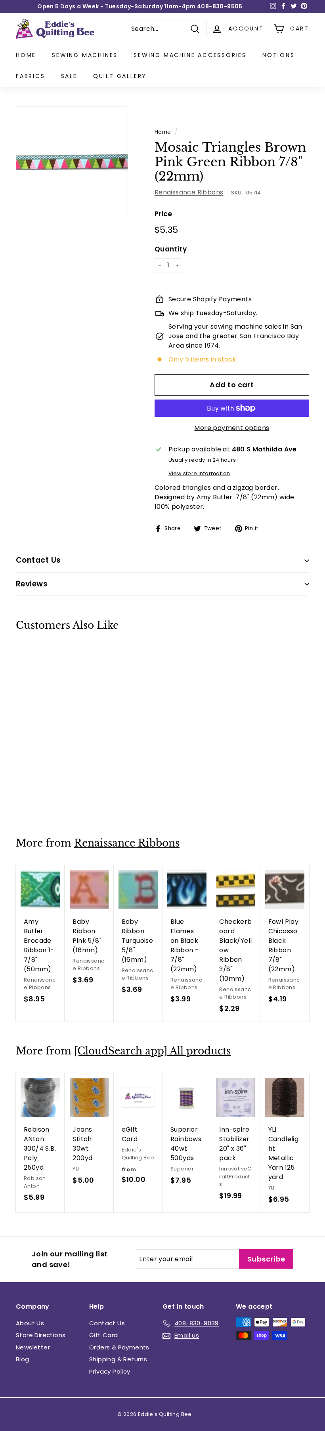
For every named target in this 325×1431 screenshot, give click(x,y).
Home (26, 55)
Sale (69, 76)
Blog (22, 1359)
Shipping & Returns (118, 1359)
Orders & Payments (119, 1347)
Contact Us (107, 1323)
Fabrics (30, 76)
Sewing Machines (85, 55)
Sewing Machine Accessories (190, 55)
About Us (30, 1323)
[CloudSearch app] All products (152, 1051)
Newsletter (33, 1347)
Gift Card (103, 1335)
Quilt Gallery (120, 76)
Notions (278, 55)
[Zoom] (72, 162)
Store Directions (40, 1335)
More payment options (231, 427)
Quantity (171, 249)
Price (163, 214)
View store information (199, 473)
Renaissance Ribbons (189, 192)
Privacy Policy (109, 1371)
